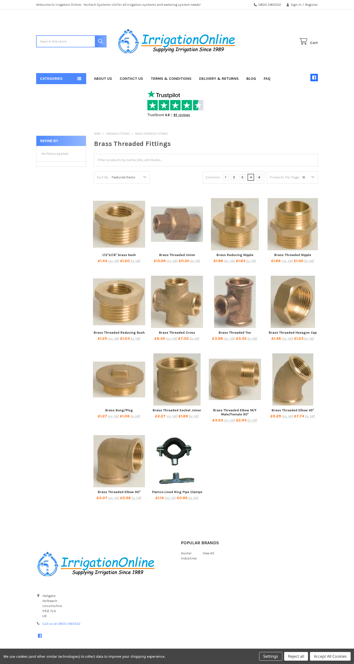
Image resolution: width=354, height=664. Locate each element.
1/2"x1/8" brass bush (119, 255)
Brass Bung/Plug (119, 410)
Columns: (213, 177)
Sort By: (103, 177)
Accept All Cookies (330, 656)
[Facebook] (314, 77)
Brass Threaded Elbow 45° (293, 410)
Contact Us (131, 78)
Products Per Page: (285, 177)
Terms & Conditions (171, 78)
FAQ (267, 78)
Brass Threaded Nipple (292, 255)
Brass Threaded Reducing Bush (119, 333)
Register (311, 5)
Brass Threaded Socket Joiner (177, 410)
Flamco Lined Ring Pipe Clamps (177, 492)
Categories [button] (51, 78)
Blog (251, 78)
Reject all (296, 656)
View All (208, 553)
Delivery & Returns (219, 78)
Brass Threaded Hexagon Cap (293, 333)
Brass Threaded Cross (177, 333)
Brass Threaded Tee (235, 333)
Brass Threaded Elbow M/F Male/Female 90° (234, 412)
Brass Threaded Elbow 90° (119, 492)
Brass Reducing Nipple (234, 255)
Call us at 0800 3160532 (61, 624)
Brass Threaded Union (177, 255)
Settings (270, 656)
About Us (103, 78)
